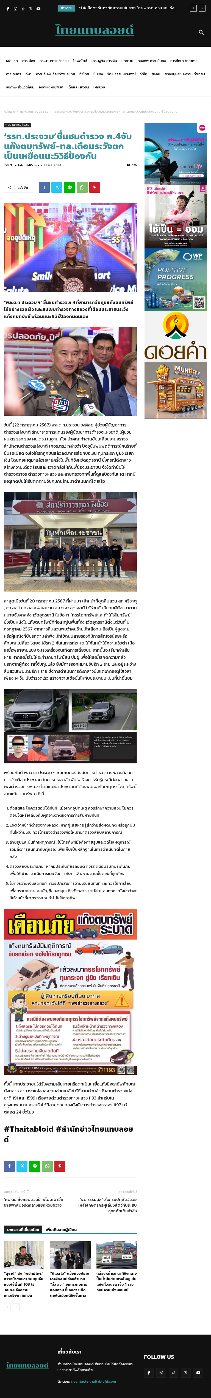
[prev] (193, 8)
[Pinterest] (94, 187)
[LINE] (69, 187)
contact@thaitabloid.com (94, 1381)
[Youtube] (38, 9)
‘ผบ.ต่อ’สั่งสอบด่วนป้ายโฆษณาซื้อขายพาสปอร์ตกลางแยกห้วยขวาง (33, 1202)
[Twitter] (31, 9)
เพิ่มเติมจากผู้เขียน (61, 1230)
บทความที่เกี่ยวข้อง (23, 1230)
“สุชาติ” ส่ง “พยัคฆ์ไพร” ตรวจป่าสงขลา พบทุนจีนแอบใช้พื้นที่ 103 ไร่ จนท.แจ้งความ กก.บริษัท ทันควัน (24, 1284)
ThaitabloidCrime (24, 165)
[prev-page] (7, 1307)
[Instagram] (15, 9)
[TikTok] (23, 9)
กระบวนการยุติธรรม (34, 111)
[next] (202, 8)
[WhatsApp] (82, 187)
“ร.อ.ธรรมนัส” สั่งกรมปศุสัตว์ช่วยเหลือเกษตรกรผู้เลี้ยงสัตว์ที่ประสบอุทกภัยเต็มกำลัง (107, 1205)
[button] (201, 32)
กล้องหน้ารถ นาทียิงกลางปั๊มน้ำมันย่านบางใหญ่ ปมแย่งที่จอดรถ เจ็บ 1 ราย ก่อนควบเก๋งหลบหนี (116, 1282)
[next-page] (16, 1307)
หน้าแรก (9, 111)
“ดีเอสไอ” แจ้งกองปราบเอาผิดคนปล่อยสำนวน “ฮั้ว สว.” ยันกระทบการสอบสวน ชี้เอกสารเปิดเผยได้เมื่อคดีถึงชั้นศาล (69, 1284)
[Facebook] (8, 9)
